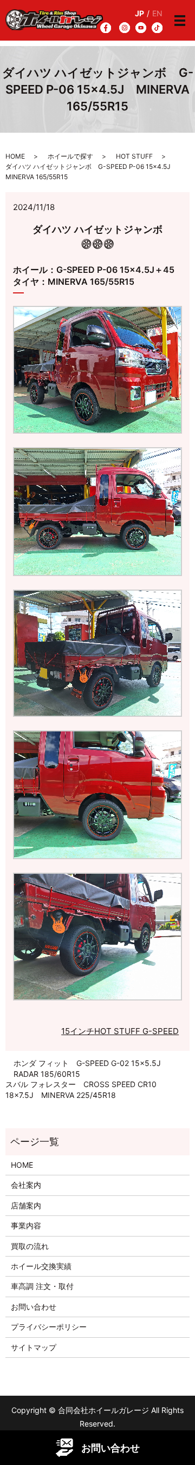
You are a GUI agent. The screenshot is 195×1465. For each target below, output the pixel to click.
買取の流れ (30, 1246)
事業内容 (26, 1225)
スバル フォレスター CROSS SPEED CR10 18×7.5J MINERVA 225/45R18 (81, 1090)
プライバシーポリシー (49, 1326)
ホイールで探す (70, 156)
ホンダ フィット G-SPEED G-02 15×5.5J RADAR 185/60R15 (91, 1068)
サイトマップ (33, 1347)
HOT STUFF (134, 156)
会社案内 (26, 1184)
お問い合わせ (33, 1306)
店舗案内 (26, 1205)
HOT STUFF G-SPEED (136, 1031)
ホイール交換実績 (41, 1266)
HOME (15, 156)
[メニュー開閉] (179, 20)
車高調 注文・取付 (42, 1286)
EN (157, 13)
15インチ (77, 1031)
